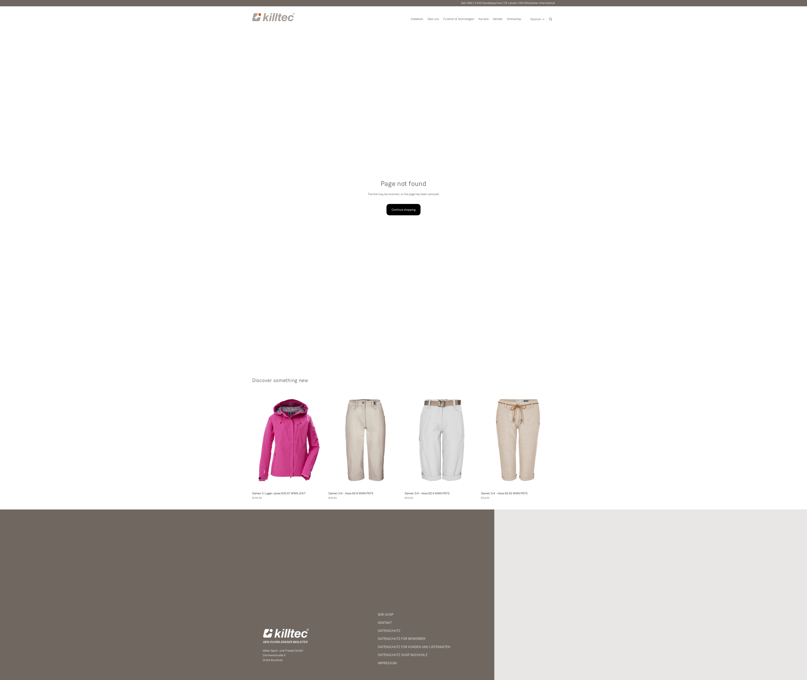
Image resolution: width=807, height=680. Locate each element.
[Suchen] (550, 19)
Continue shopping (403, 210)
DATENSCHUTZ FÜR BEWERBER (401, 638)
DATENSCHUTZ (389, 630)
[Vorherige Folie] (258, 440)
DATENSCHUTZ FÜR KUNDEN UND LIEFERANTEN (414, 647)
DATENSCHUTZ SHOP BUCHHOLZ (402, 655)
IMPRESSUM (387, 663)
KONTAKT (385, 622)
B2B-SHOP (386, 614)
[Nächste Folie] (319, 440)
